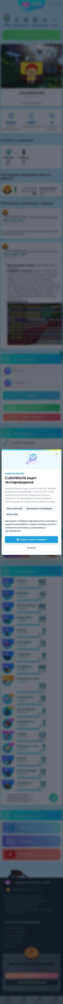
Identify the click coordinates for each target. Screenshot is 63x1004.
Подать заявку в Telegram (33, 539)
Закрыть (31, 547)
